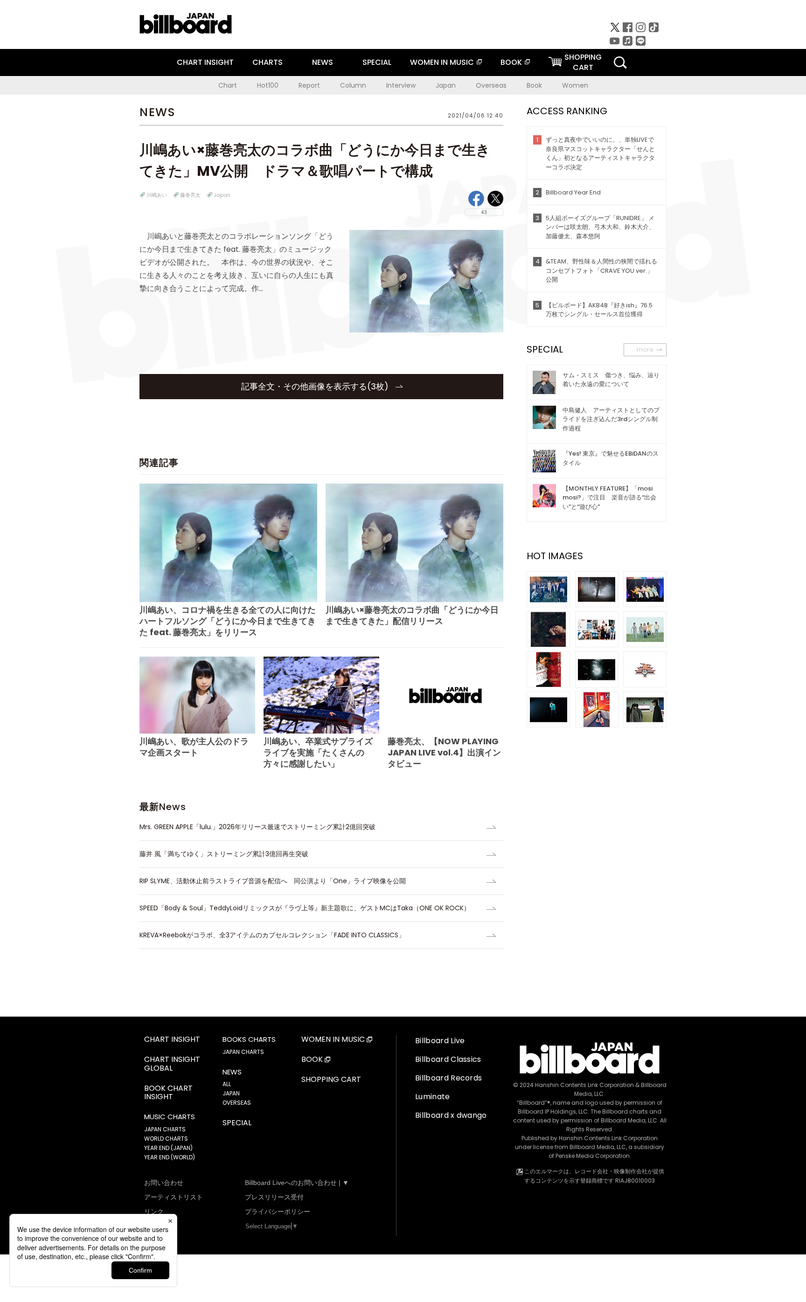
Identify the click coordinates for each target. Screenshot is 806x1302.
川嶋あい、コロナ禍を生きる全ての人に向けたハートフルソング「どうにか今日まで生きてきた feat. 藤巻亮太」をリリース (227, 621)
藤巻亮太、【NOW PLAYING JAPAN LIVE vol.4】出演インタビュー (444, 752)
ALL (226, 1084)
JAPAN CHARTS (165, 1129)
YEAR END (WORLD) (169, 1157)
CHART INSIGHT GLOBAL (172, 1064)
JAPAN (231, 1093)
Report (309, 85)
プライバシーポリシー (277, 1211)
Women (575, 85)
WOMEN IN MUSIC (442, 62)
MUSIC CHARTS (169, 1117)
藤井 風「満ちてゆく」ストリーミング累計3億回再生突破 (223, 854)
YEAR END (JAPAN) (168, 1148)
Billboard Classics (448, 1059)
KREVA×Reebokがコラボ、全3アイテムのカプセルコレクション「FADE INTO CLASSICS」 (272, 935)
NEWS (322, 62)
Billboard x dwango (451, 1115)
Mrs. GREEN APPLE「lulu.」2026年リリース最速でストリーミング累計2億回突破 (257, 826)
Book (534, 85)
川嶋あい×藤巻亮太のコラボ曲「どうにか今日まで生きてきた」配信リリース (412, 615)
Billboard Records (448, 1078)
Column (353, 85)
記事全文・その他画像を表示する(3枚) (316, 386)
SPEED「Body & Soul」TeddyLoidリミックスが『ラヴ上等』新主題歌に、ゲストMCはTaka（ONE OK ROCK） (304, 908)
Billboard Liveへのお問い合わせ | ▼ (297, 1182)
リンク (154, 1211)
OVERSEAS (236, 1103)
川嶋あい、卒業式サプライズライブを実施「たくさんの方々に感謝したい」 (318, 752)
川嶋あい (156, 195)
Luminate (432, 1096)
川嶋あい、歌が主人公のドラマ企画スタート (194, 746)
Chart (227, 85)
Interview (401, 85)
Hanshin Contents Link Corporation (584, 1085)
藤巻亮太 (190, 195)
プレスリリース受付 (274, 1197)
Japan (446, 85)
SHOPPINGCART (583, 62)
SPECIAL (376, 62)
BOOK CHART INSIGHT (168, 1093)
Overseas (491, 85)
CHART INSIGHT (205, 62)
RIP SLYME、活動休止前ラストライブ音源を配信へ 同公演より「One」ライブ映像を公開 (272, 881)
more (645, 349)
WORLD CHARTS (166, 1139)
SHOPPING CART (331, 1079)
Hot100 (267, 85)
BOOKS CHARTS (249, 1039)
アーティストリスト (173, 1197)
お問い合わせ (163, 1182)
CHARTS (267, 62)
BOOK (511, 62)
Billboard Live (440, 1040)
